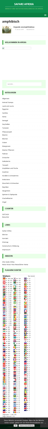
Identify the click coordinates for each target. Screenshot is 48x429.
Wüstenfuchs (30, 29)
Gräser (4, 142)
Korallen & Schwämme (10, 175)
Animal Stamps (7, 102)
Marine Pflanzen (8, 150)
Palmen (5, 153)
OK (16, 425)
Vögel (4, 202)
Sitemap (5, 242)
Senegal (5, 120)
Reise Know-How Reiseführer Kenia (15, 264)
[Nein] (45, 423)
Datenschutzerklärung (27, 425)
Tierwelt (5, 165)
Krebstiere (6, 179)
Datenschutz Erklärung (10, 246)
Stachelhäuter (7, 198)
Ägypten (5, 109)
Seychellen (6, 124)
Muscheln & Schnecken (10, 183)
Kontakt (5, 238)
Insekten (5, 172)
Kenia (4, 116)
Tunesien (5, 128)
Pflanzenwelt (7, 132)
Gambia (5, 113)
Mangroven (6, 146)
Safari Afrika (6, 231)
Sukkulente (6, 161)
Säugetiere (6, 191)
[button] (44, 15)
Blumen (5, 138)
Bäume (4, 135)
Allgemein (5, 98)
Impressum (6, 249)
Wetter (5, 234)
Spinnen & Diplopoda (9, 194)
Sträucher (5, 157)
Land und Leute (8, 106)
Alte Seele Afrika (8, 262)
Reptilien (5, 187)
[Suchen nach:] (24, 84)
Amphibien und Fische (10, 168)
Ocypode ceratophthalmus (23, 27)
